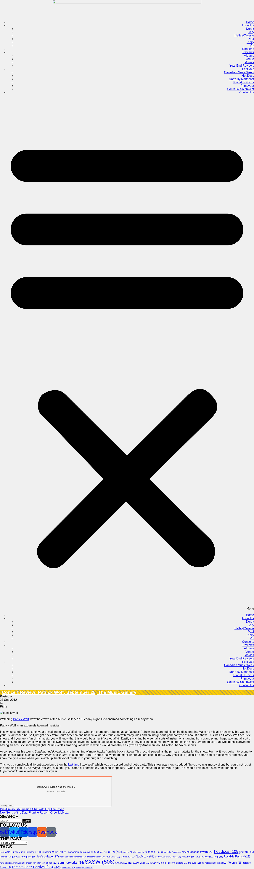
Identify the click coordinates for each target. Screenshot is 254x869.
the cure (194, 863)
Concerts (248, 48)
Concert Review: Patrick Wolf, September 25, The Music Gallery (69, 692)
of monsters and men (168, 856)
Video (79, 867)
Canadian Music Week (239, 72)
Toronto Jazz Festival (32, 867)
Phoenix (188, 856)
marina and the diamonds (73, 857)
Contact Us (246, 92)
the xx (222, 863)
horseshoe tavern (200, 851)
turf (57, 867)
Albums (249, 55)
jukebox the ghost (24, 856)
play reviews (204, 857)
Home (250, 22)
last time (73, 764)
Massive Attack (96, 857)
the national (209, 863)
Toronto (235, 862)
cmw (115, 852)
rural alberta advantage (12, 863)
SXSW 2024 (141, 863)
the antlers (179, 863)
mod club (113, 856)
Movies (249, 62)
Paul (251, 38)
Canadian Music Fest (54, 852)
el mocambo (140, 852)
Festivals (248, 69)
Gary (251, 32)
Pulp (218, 857)
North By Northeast (241, 79)
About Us (248, 25)
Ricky (250, 42)
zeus (88, 867)
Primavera (247, 85)
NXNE (144, 856)
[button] (127, 353)
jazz (244, 852)
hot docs (227, 851)
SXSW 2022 (123, 863)
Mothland (128, 857)
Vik (252, 45)
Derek (250, 28)
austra (5, 852)
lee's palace (48, 856)
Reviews (248, 52)
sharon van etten (35, 863)
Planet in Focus (243, 82)
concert (128, 852)
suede (51, 863)
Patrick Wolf (21, 719)
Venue (249, 58)
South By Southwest (240, 89)
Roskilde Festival (237, 856)
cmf (103, 852)
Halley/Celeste (244, 35)
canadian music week (83, 851)
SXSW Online (161, 862)
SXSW (100, 862)
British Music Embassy (26, 852)
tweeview (68, 867)
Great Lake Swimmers (173, 852)
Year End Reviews (241, 65)
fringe (154, 851)
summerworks (71, 862)
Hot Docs (248, 75)
